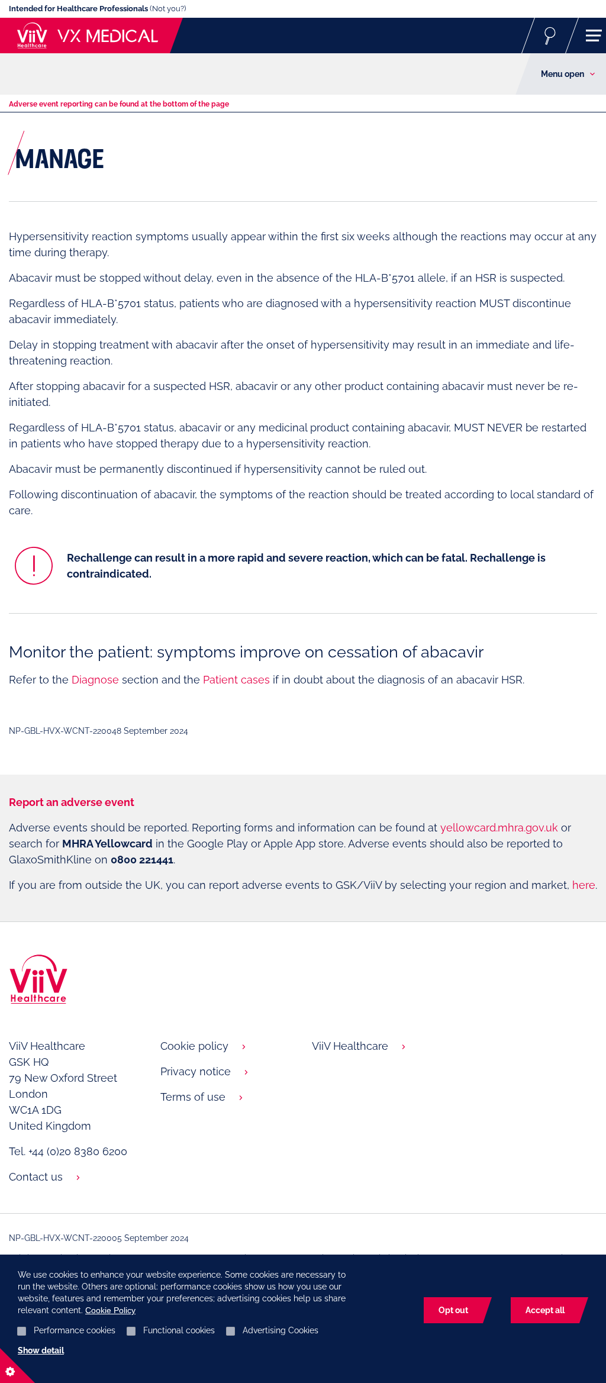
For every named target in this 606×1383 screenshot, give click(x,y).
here (583, 885)
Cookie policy (194, 1046)
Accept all (545, 1310)
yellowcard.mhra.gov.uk (499, 827)
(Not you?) (168, 8)
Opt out (453, 1310)
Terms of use (192, 1097)
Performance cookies (74, 1330)
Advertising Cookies (280, 1330)
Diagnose (95, 679)
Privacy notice (195, 1071)
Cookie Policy (110, 1310)
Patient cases (236, 679)
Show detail (41, 1350)
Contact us (36, 1177)
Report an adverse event (71, 802)
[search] (550, 35)
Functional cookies (179, 1330)
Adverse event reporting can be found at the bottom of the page (119, 104)
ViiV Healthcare (350, 1046)
